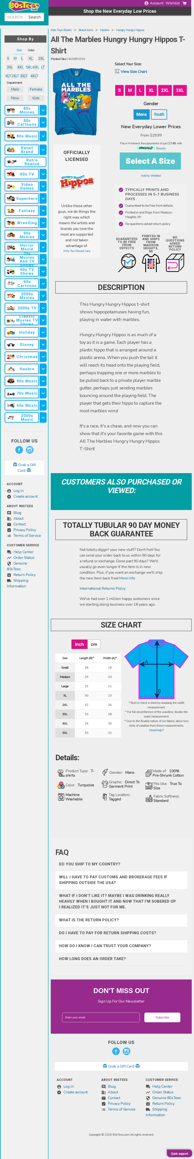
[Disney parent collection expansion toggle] (43, 344)
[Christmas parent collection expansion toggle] (43, 356)
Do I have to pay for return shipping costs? (107, 933)
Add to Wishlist (151, 176)
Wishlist (173, 3)
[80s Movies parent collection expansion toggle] (43, 110)
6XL (36, 67)
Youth (159, 114)
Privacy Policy (24, 529)
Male (15, 89)
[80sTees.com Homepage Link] (24, 10)
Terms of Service (27, 535)
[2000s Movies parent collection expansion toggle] (43, 296)
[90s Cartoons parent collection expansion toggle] (43, 283)
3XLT (24, 76)
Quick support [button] (179, 1154)
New (15, 98)
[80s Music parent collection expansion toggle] (43, 136)
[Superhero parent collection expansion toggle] (43, 198)
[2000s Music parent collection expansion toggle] (43, 417)
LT (43, 67)
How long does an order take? (92, 958)
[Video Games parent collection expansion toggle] (43, 186)
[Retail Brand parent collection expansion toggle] (43, 150)
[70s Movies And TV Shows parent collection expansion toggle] (43, 259)
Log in (18, 490)
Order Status (23, 557)
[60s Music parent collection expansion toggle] (43, 405)
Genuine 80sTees (166, 1097)
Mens (141, 114)
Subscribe (162, 1017)
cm (94, 644)
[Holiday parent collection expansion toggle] (43, 332)
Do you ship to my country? (89, 864)
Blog (17, 512)
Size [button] (19, 50)
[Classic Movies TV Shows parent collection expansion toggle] (43, 320)
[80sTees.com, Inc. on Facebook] (19, 449)
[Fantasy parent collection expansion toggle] (43, 210)
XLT (8, 76)
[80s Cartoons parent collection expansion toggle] (43, 122)
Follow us (24, 441)
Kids (36, 98)
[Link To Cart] (184, 3)
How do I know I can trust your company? (105, 946)
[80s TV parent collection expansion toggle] (43, 174)
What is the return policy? (89, 920)
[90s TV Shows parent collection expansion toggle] (43, 271)
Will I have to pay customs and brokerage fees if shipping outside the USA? (113, 880)
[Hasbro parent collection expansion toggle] (43, 369)
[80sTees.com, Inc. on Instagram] (29, 449)
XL (31, 58)
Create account (25, 496)
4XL (20, 67)
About (18, 518)
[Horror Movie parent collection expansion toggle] (43, 247)
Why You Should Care (76, 251)
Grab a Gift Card (121, 1066)
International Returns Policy (103, 588)
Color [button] (31, 50)
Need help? (156, 730)
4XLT (34, 76)
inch (79, 644)
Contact (19, 524)
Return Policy (24, 574)
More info (127, 578)
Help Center (23, 551)
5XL (29, 67)
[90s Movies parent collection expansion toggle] (43, 235)
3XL (10, 67)
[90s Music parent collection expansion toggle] (43, 381)
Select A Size (150, 161)
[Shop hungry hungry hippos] (77, 201)
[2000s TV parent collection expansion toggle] (43, 308)
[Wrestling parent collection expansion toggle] (43, 223)
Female (36, 89)
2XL (41, 58)
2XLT (15, 76)
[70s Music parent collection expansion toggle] (43, 393)
